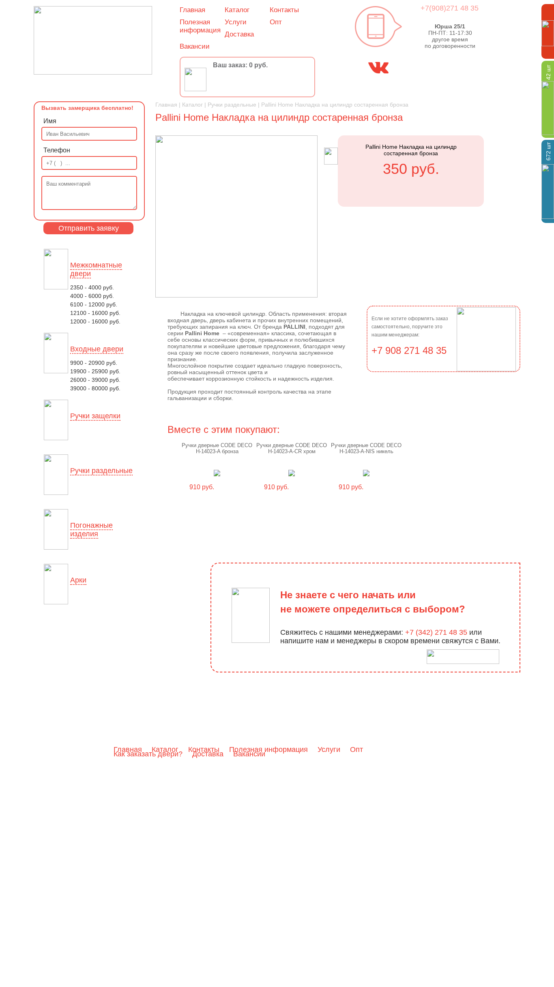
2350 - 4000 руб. (92, 287)
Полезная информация (200, 26)
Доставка (239, 34)
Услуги (236, 22)
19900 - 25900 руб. (95, 371)
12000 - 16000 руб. (95, 321)
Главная (192, 10)
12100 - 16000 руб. (95, 313)
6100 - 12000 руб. (93, 304)
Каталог (237, 10)
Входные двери (96, 349)
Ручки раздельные (101, 471)
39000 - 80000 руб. (95, 388)
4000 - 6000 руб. (92, 296)
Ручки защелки (95, 416)
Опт (276, 22)
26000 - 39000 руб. (95, 380)
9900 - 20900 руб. (93, 363)
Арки (78, 580)
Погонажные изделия (91, 529)
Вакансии (195, 46)
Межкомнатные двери (96, 269)
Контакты (284, 10)
